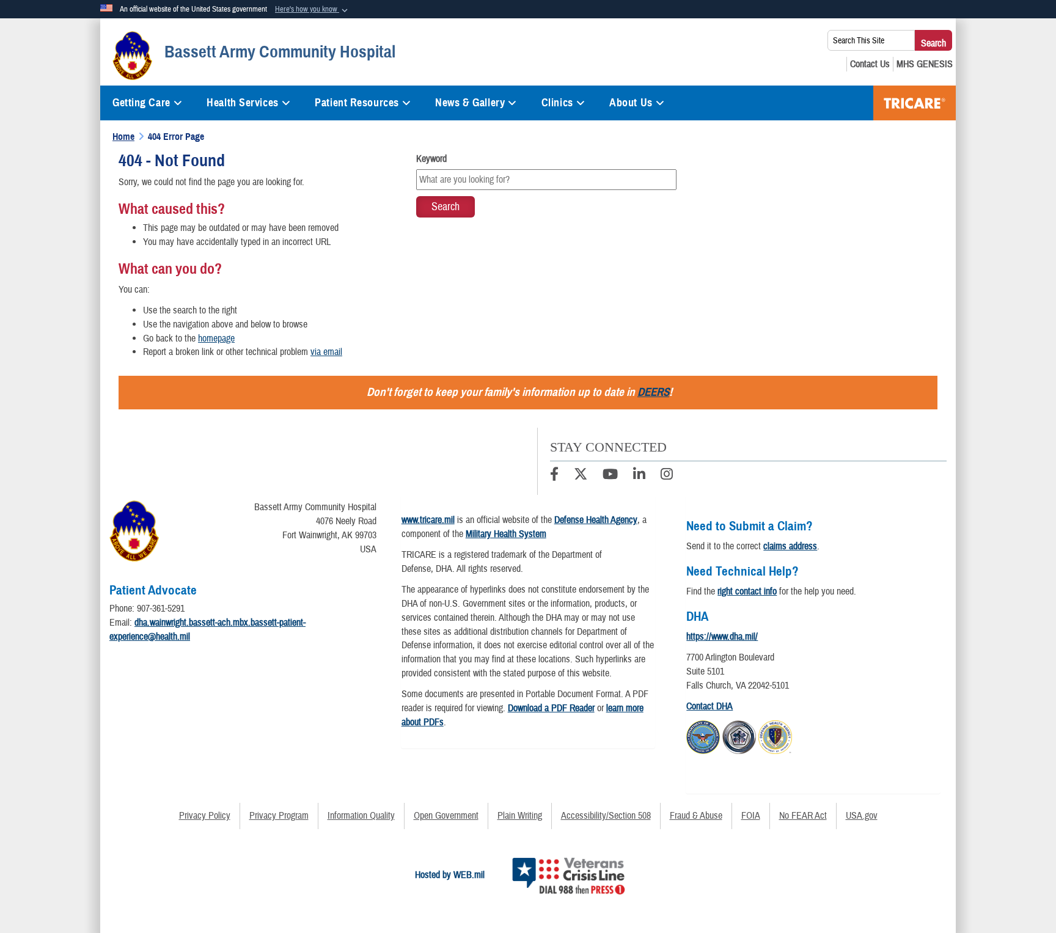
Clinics (557, 102)
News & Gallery (470, 102)
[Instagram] (667, 476)
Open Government (446, 816)
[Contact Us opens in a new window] (870, 64)
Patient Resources (357, 102)
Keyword (431, 159)
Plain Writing (519, 816)
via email (326, 352)
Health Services (242, 102)
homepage (216, 338)
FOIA (750, 816)
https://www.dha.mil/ (722, 637)
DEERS (653, 392)
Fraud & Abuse (696, 816)
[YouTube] (610, 476)
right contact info (747, 591)
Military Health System (506, 534)
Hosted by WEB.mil (450, 875)
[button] (312, 10)
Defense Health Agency (595, 520)
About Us (630, 102)
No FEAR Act (803, 816)
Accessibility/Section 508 (606, 816)
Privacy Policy (204, 816)
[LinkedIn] (639, 476)
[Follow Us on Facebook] (554, 476)
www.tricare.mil (428, 520)
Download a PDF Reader (551, 708)
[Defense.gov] (703, 735)
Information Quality (361, 816)
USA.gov (862, 816)
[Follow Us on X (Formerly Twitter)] (580, 476)
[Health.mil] (739, 735)
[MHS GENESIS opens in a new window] (925, 64)
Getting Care (141, 102)
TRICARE (914, 103)
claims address (790, 546)
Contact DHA (709, 706)
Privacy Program (279, 816)
